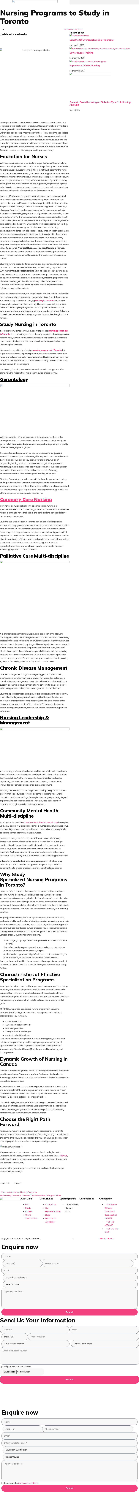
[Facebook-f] (122, 1200)
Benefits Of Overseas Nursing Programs (91, 39)
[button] (104, 2)
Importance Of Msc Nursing (84, 65)
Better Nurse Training (81, 52)
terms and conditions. (28, 1483)
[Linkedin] (122, 1208)
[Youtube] (129, 1208)
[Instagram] (129, 1200)
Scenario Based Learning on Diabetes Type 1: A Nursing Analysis (100, 103)
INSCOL (63, 1155)
